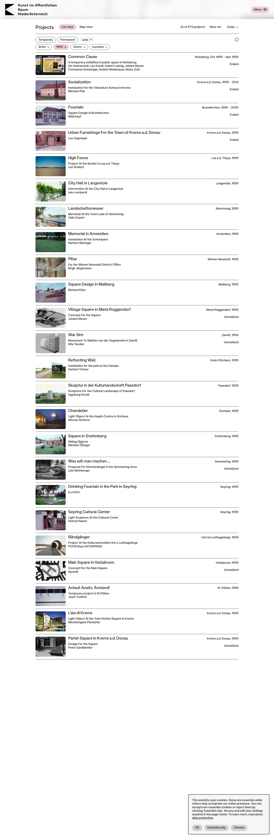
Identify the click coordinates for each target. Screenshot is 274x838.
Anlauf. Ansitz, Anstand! (89, 587)
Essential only (216, 827)
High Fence (78, 157)
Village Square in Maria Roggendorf (99, 309)
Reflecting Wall (82, 359)
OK (197, 827)
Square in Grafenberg (87, 435)
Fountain (76, 106)
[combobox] (44, 47)
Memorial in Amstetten (88, 233)
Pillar (72, 258)
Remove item (66, 47)
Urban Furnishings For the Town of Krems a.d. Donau (114, 132)
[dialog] (228, 814)
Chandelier (78, 410)
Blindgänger (79, 536)
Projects (45, 27)
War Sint (75, 334)
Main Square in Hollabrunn (91, 562)
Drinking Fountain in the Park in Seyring (102, 486)
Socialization (79, 81)
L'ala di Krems (80, 612)
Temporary (45, 39)
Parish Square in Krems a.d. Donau (98, 637)
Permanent (67, 39)
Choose (239, 827)
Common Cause (82, 56)
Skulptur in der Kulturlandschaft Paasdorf (104, 385)
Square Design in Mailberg (91, 284)
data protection (202, 818)
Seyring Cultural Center (89, 511)
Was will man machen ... (89, 460)
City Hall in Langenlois (88, 182)
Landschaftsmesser (85, 208)
